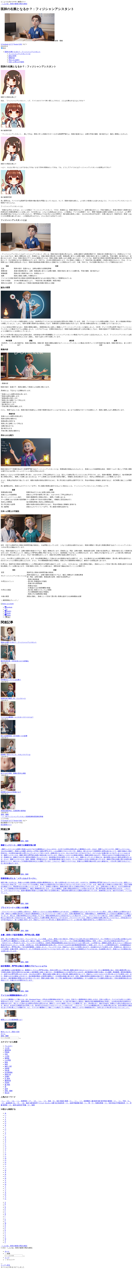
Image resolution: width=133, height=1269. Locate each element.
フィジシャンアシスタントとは (19, 54)
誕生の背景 (12, 56)
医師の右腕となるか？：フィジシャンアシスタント (23, 52)
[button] (24, 44)
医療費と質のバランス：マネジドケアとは (15, 754)
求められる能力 (14, 60)
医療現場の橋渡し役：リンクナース (13, 698)
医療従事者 (39, 816)
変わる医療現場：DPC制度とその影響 (14, 736)
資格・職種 (5, 814)
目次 (4, 48)
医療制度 (32, 816)
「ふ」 (3, 816)
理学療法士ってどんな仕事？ (11, 680)
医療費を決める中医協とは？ (11, 792)
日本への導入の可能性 (16, 62)
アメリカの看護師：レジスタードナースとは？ (17, 717)
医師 (27, 816)
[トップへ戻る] (1, 1263)
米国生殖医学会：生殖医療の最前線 (13, 811)
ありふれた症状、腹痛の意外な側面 (13, 773)
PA (6, 816)
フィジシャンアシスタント (16, 816)
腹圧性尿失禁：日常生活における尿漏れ (15, 661)
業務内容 (12, 58)
